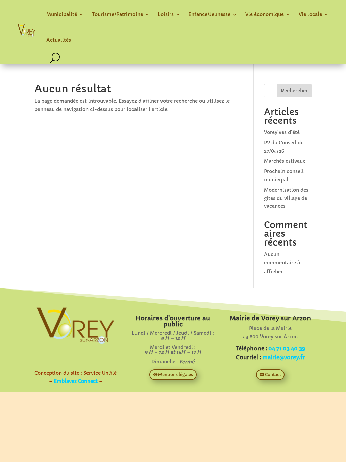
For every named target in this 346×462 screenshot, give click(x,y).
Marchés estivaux (284, 161)
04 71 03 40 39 (286, 348)
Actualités (58, 40)
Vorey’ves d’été (282, 132)
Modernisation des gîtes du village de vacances (286, 198)
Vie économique (264, 14)
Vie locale (310, 14)
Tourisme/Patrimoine (117, 14)
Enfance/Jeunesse (209, 14)
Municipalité (61, 14)
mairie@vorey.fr (283, 357)
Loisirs (166, 14)
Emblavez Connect (76, 381)
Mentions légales (175, 374)
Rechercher (294, 91)
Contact (273, 374)
